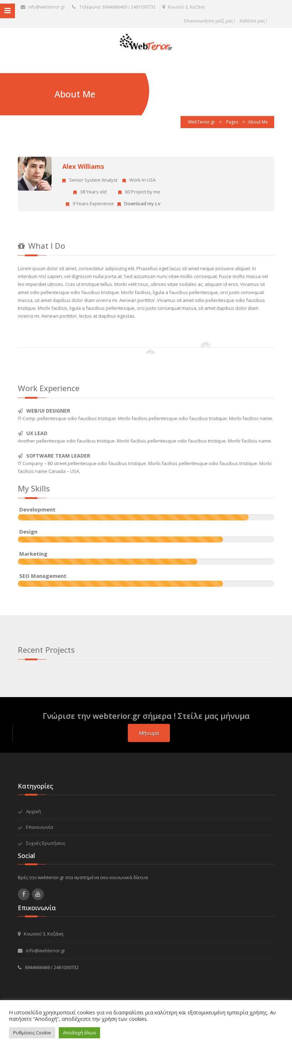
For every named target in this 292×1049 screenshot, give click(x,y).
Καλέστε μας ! (253, 21)
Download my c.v (142, 203)
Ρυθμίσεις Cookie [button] (32, 1032)
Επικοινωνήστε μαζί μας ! (209, 21)
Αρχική (33, 811)
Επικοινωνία (39, 827)
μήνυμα (149, 732)
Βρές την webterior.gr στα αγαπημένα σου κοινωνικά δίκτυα (83, 877)
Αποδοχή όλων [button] (79, 1032)
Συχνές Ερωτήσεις (45, 843)
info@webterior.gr (46, 7)
